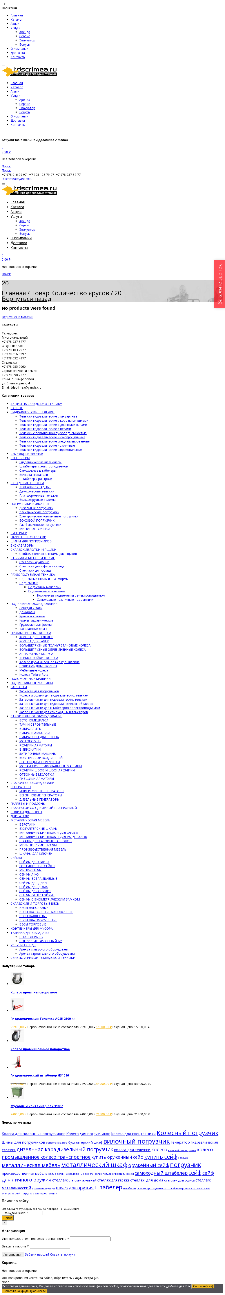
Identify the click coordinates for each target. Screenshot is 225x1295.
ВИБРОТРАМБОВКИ (34, 733)
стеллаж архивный (82, 1180)
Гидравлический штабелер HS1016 (40, 1075)
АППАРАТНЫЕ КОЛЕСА (36, 654)
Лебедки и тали (30, 608)
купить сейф (160, 1156)
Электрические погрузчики (39, 512)
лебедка (183, 1157)
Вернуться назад (26, 298)
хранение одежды (43, 1188)
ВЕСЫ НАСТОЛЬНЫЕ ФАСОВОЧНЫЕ (46, 912)
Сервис (24, 36)
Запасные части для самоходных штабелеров (53, 712)
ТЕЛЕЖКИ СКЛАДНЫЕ (35, 487)
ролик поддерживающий (109, 1173)
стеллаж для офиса (179, 1180)
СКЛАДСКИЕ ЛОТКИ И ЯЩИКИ (33, 549)
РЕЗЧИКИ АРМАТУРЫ (35, 745)
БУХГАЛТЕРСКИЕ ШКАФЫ (38, 828)
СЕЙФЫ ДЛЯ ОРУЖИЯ (35, 891)
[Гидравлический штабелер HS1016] (17, 1067)
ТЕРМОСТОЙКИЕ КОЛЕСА (38, 658)
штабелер (108, 1187)
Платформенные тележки (38, 495)
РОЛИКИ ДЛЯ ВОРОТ (26, 812)
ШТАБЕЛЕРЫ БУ (31, 937)
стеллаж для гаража (113, 1180)
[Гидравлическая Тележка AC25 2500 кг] (17, 1010)
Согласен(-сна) (203, 1286)
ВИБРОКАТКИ (30, 749)
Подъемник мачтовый (44, 587)
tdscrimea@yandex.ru (17, 179)
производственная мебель (24, 1173)
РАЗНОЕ (17, 408)
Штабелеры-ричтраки (35, 479)
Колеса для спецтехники (133, 1133)
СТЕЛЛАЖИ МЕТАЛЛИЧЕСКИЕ (33, 558)
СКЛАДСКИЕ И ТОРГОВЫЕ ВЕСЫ (35, 903)
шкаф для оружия (75, 1188)
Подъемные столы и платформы (43, 579)
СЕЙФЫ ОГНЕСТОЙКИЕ (36, 895)
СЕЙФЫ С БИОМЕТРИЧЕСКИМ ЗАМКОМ (49, 899)
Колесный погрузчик (187, 1133)
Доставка (18, 53)
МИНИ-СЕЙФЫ (30, 870)
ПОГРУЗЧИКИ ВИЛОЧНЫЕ (30, 504)
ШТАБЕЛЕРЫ (20, 458)
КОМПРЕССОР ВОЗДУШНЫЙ (41, 758)
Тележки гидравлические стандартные (48, 416)
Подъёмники (28, 583)
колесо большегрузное (182, 1150)
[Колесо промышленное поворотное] (17, 1041)
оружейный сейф (148, 1165)
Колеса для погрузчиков (88, 1133)
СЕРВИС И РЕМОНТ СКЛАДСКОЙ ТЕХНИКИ (43, 958)
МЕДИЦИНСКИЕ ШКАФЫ (38, 845)
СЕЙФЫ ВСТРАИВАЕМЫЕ (38, 878)
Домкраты (27, 612)
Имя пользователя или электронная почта (35, 1238)
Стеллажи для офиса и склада (41, 566)
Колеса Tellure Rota (33, 674)
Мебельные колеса (33, 670)
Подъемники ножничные (46, 591)
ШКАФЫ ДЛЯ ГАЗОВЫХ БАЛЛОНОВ (45, 841)
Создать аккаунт (62, 1254)
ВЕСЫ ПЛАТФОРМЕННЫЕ (38, 920)
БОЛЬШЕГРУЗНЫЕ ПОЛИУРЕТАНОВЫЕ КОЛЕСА (55, 645)
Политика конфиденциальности (24, 1291)
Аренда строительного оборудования (47, 953)
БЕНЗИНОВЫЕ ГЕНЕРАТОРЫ (40, 795)
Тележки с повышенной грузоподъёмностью (53, 433)
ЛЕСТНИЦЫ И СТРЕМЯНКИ (39, 762)
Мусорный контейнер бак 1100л (37, 1106)
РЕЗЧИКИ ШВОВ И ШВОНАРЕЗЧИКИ (47, 770)
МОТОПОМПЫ (30, 741)
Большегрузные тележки (37, 499)
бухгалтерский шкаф (85, 1142)
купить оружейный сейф (117, 1157)
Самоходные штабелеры (37, 470)
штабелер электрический (188, 1188)
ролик (52, 1173)
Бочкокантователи (33, 475)
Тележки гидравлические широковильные (50, 450)
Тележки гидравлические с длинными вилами (53, 425)
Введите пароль (15, 1246)
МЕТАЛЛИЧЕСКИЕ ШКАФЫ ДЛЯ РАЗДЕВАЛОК (53, 837)
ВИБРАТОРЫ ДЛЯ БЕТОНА (39, 737)
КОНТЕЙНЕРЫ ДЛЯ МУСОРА (32, 928)
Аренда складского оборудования (44, 949)
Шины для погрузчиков (23, 1142)
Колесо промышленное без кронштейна (49, 662)
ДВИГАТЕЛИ (20, 816)
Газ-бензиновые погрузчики (40, 524)
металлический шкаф (94, 1164)
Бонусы (24, 44)
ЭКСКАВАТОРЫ (22, 545)
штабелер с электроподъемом (145, 1188)
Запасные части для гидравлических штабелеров (56, 704)
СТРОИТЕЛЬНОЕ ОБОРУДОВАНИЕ (36, 716)
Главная (17, 15)
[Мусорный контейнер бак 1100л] (17, 1098)
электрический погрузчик (18, 1193)
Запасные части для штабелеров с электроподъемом (59, 708)
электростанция (46, 1193)
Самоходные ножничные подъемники (65, 599)
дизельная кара (36, 1149)
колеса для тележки (132, 1149)
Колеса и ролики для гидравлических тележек (53, 695)
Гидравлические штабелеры (40, 462)
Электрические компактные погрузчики (48, 516)
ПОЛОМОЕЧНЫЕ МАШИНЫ (31, 679)
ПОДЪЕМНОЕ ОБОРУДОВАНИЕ (34, 604)
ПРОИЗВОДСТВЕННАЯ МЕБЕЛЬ (42, 849)
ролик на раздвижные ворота (75, 1173)
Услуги (15, 28)
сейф (195, 1172)
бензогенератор (56, 1142)
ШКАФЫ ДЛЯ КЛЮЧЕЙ (36, 853)
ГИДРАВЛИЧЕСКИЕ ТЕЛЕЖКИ (32, 412)
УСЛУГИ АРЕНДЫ (23, 945)
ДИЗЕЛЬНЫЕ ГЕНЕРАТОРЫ (39, 799)
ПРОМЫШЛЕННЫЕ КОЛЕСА (31, 633)
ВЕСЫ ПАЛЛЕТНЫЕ (33, 916)
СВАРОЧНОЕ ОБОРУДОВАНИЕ (33, 783)
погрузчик (185, 1164)
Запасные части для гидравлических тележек (53, 699)
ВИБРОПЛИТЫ (30, 729)
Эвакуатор (27, 40)
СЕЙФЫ (16, 858)
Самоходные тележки (27, 454)
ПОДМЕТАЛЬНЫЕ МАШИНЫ (32, 683)
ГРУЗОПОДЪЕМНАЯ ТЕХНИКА (33, 574)
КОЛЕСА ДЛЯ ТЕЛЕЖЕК (36, 637)
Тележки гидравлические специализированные (54, 441)
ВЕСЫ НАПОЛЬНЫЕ (33, 908)
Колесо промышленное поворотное (40, 1049)
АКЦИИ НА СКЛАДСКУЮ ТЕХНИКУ (36, 404)
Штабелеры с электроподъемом (43, 466)
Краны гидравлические (36, 620)
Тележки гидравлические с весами (45, 429)
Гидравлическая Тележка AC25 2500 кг (43, 1018)
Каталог (17, 19)
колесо (159, 1149)
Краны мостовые (32, 616)
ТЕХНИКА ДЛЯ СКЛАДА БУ (30, 933)
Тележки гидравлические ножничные (47, 445)
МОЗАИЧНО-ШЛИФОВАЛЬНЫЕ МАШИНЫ (50, 766)
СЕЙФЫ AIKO (29, 874)
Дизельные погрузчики (36, 508)
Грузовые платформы (35, 624)
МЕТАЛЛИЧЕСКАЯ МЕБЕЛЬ (30, 820)
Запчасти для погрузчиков (39, 691)
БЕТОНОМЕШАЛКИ (33, 720)
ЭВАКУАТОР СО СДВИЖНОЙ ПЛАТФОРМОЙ (44, 808)
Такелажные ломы (33, 629)
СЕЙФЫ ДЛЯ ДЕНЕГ (33, 883)
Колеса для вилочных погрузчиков (33, 1133)
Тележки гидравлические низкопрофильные (52, 437)
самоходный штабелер (161, 1173)
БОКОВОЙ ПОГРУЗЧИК (36, 520)
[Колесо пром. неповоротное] (17, 984)
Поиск (8, 1218)
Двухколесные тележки (36, 491)
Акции (15, 23)
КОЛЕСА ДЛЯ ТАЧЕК (34, 641)
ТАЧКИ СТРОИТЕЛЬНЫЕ (37, 724)
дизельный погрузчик (85, 1149)
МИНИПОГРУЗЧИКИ (34, 529)
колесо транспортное (65, 1157)
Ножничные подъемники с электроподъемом (71, 595)
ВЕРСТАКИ (27, 824)
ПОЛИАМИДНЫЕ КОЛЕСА (38, 666)
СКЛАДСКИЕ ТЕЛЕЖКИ (27, 483)
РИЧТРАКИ (19, 533)
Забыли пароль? (37, 1254)
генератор (180, 1142)
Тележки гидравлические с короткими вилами (53, 420)
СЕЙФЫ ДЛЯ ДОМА (33, 887)
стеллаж (60, 1180)
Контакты (18, 57)
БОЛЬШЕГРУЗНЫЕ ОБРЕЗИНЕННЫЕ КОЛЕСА (52, 649)
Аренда (24, 32)
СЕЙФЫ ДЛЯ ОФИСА (34, 862)
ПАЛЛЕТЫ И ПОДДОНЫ (28, 803)
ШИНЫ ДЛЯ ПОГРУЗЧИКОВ (31, 541)
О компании (19, 48)
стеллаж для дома (146, 1180)
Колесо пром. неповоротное (34, 992)
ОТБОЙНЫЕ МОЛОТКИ (36, 774)
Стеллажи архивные (34, 562)
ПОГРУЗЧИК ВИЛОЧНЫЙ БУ (40, 941)
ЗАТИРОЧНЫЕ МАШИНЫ (37, 753)
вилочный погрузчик (136, 1141)
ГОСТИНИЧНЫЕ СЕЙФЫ (37, 866)
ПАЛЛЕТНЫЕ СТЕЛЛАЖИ (28, 537)
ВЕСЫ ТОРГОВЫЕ (32, 924)
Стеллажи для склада (35, 570)
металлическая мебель (31, 1165)
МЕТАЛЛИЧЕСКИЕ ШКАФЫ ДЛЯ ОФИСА (48, 833)
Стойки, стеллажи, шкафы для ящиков (48, 554)
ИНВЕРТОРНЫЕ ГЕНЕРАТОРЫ (41, 791)
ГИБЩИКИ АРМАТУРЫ (36, 778)
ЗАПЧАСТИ (19, 687)
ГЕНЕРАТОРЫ (21, 787)
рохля (130, 1173)
